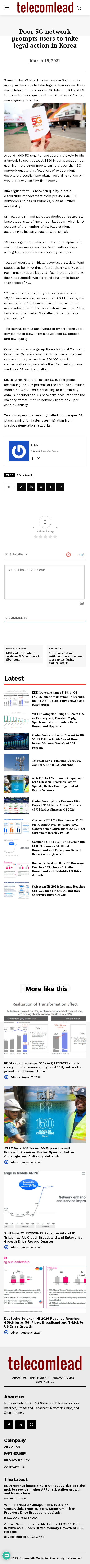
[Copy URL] (21, 487)
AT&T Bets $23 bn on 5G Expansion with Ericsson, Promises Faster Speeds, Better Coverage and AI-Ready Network (58, 784)
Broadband (11, 1517)
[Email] (60, 487)
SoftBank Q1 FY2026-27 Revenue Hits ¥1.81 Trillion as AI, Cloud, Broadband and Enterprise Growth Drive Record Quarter (59, 848)
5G (5, 1498)
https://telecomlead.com (44, 451)
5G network (25, 475)
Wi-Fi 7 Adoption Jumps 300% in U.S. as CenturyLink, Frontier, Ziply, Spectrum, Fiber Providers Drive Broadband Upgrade (58, 720)
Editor (36, 445)
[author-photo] (7, 1077)
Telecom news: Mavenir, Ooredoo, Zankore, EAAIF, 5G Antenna (56, 762)
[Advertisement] (45, 932)
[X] (38, 457)
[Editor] (19, 451)
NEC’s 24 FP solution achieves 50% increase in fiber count (23, 656)
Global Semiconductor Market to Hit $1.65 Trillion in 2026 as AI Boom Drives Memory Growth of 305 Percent (58, 741)
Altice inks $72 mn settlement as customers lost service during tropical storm (66, 658)
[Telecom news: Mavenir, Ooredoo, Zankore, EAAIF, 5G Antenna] (16, 762)
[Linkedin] (31, 487)
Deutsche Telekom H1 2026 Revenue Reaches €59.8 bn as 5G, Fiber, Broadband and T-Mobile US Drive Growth (58, 869)
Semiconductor (15, 1537)
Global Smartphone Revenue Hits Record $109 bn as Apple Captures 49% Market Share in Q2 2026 (57, 805)
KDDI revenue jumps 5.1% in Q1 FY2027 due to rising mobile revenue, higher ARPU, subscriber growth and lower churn (58, 698)
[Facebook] (32, 457)
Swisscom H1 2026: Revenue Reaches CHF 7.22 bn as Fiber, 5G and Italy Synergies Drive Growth (58, 890)
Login (81, 554)
